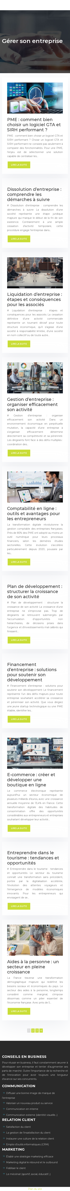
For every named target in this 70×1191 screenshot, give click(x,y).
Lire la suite (19, 165)
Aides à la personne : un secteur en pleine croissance (33, 966)
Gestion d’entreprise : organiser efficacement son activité (32, 404)
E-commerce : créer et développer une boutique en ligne (31, 779)
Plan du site (35, 1188)
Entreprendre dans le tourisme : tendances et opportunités (33, 857)
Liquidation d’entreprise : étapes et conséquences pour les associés (34, 299)
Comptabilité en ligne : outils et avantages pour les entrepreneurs (33, 513)
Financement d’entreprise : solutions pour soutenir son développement (32, 672)
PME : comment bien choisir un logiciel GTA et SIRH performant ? (34, 124)
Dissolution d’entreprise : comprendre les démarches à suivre (34, 194)
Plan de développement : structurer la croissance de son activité (34, 591)
